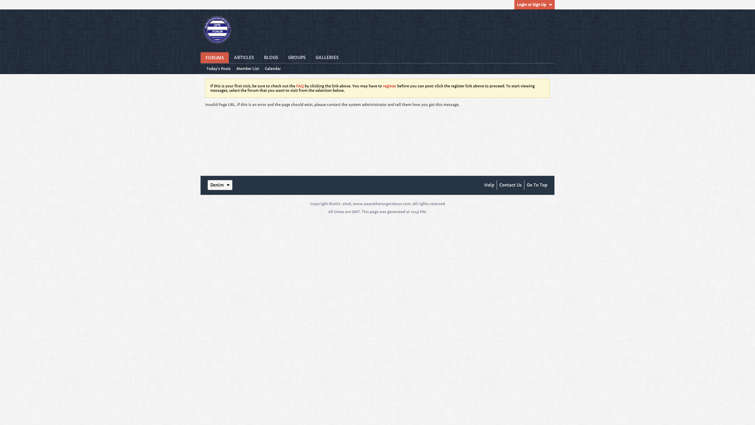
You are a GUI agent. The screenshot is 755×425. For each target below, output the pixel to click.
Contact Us (510, 185)
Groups (297, 57)
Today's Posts (218, 68)
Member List (248, 68)
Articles (244, 57)
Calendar (273, 68)
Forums (215, 58)
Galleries (327, 57)
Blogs (271, 57)
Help (489, 185)
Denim (217, 185)
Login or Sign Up (531, 4)
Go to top (537, 185)
